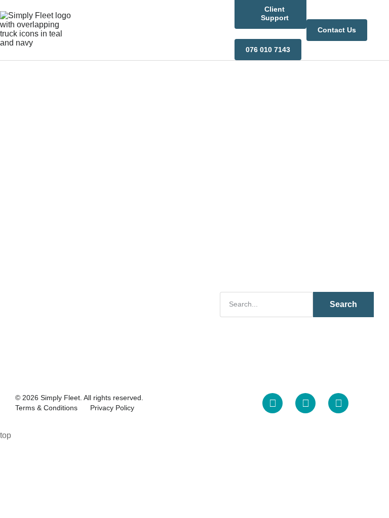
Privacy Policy (112, 408)
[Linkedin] (272, 403)
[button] (382, 30)
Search (343, 304)
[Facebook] (305, 403)
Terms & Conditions (46, 408)
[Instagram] (338, 403)
